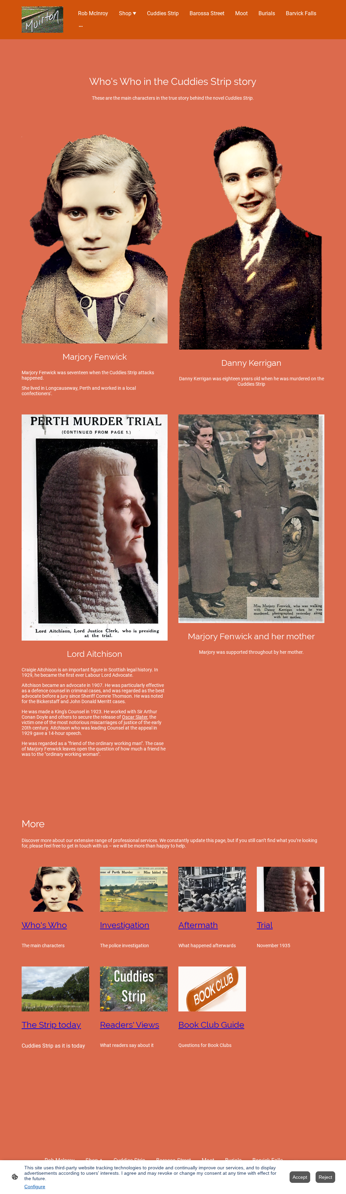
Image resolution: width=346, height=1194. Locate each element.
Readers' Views (129, 1025)
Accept (300, 1177)
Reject (325, 1177)
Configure (34, 1186)
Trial (265, 925)
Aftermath (198, 925)
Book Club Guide (211, 1025)
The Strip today (51, 1025)
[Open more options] (81, 26)
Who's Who (44, 925)
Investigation (124, 925)
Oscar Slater (134, 717)
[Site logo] (42, 19)
